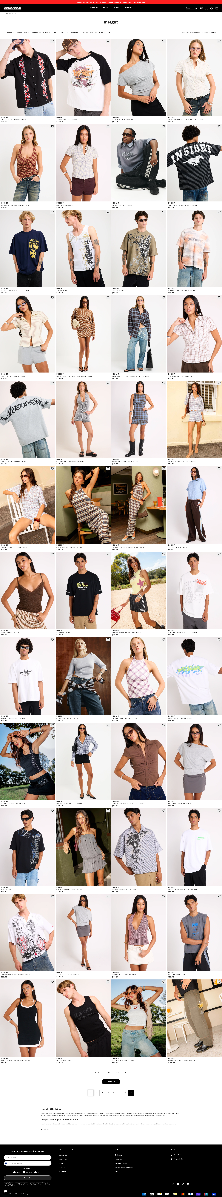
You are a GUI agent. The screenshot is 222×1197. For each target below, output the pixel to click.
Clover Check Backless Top (125, 718)
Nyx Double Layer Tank (123, 1060)
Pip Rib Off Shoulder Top (179, 804)
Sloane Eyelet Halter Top (13, 804)
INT (201, 8)
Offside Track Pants (177, 547)
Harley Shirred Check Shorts (182, 462)
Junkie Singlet (63, 291)
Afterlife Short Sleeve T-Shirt (182, 633)
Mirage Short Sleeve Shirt (125, 889)
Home (8, 13)
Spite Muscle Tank (176, 975)
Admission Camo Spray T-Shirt (182, 291)
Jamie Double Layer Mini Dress (15, 1060)
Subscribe (27, 1178)
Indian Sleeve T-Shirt (122, 205)
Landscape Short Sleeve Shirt (15, 975)
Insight (13, 13)
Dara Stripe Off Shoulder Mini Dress (74, 376)
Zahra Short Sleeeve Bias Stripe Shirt (186, 120)
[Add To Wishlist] (52, 41)
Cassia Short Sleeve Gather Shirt (128, 804)
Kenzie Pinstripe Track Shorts (127, 633)
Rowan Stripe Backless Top (69, 547)
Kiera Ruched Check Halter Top (16, 205)
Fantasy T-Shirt (64, 633)
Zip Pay (62, 1167)
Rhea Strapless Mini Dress (69, 889)
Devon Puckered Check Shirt (181, 376)
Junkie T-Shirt (7, 889)
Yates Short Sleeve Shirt (13, 376)
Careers (62, 1171)
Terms (16, 1185)
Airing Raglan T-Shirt (66, 120)
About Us (63, 1155)
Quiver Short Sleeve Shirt (13, 120)
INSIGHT (4, 118)
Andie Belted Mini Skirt (67, 975)
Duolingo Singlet (65, 1060)
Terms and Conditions (124, 1167)
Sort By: (185, 32)
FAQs (117, 1171)
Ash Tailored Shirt (65, 205)
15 (125, 1092)
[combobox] (7, 1163)
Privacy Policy (11, 1185)
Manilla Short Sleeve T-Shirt (15, 291)
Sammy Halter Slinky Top (124, 975)
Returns (118, 1159)
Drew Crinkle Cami (10, 633)
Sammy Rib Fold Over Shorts (70, 462)
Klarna (62, 1163)
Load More (111, 1082)
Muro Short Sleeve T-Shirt (180, 718)
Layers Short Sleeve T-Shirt (14, 462)
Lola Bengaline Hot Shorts (69, 804)
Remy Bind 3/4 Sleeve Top (68, 718)
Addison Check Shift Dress (125, 462)
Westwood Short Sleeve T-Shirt (183, 205)
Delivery (118, 1155)
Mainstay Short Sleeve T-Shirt (182, 889)
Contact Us (178, 1159)
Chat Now (178, 1155)
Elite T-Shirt (118, 291)
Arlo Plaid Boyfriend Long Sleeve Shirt (131, 376)
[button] (191, 8)
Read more (45, 1129)
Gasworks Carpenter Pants (181, 1060)
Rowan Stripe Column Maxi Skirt (128, 547)
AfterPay (63, 1159)
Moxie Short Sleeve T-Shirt (14, 718)
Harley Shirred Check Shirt (14, 547)
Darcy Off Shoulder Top (124, 120)
